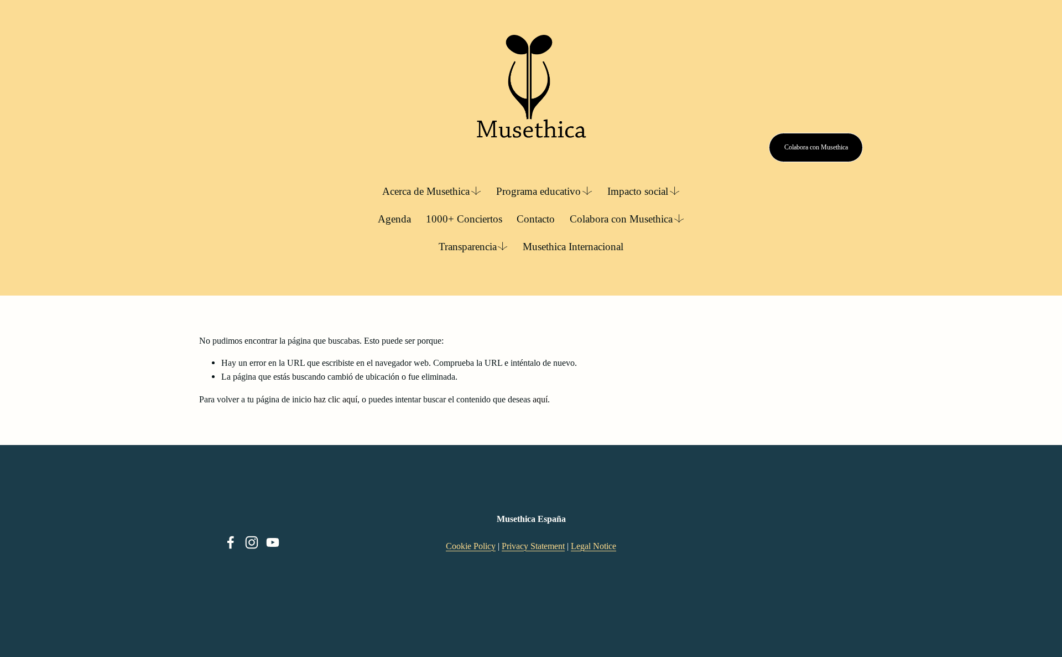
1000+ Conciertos (464, 219)
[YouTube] (272, 542)
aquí (540, 399)
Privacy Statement (533, 546)
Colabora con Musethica (816, 147)
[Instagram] (251, 542)
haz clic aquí (335, 399)
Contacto (536, 219)
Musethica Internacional (573, 246)
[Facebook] (230, 542)
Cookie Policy (471, 546)
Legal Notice (593, 546)
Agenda (394, 219)
